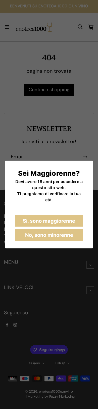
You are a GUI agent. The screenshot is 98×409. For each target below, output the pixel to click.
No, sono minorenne (49, 235)
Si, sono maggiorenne (49, 221)
